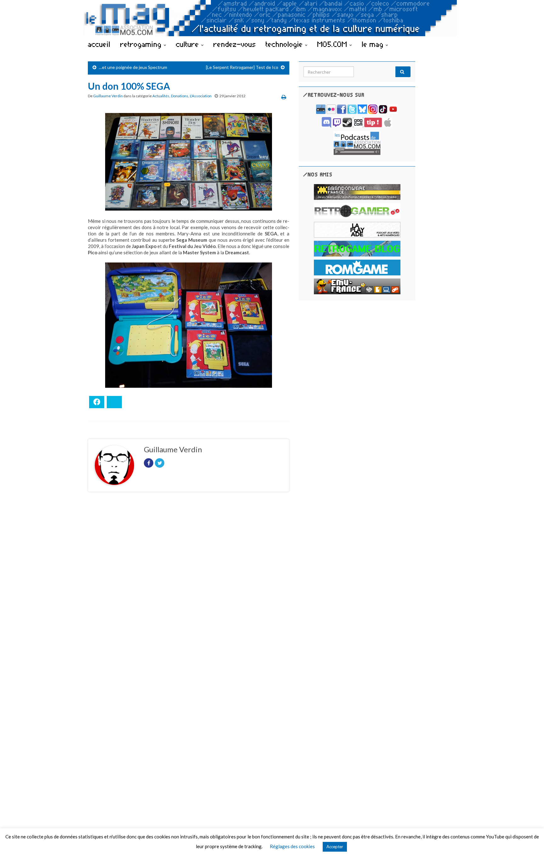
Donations (179, 95)
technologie (285, 44)
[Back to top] (530, 843)
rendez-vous (234, 44)
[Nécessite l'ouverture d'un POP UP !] (357, 142)
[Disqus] (188, 583)
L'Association (201, 95)
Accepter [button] (334, 846)
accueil (99, 44)
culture (188, 44)
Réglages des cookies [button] (292, 846)
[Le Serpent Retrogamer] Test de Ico (242, 67)
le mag (374, 44)
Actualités (160, 95)
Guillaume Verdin (108, 95)
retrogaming (142, 44)
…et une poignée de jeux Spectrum (133, 67)
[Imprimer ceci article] (283, 97)
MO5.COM (333, 44)
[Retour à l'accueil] (272, 18)
